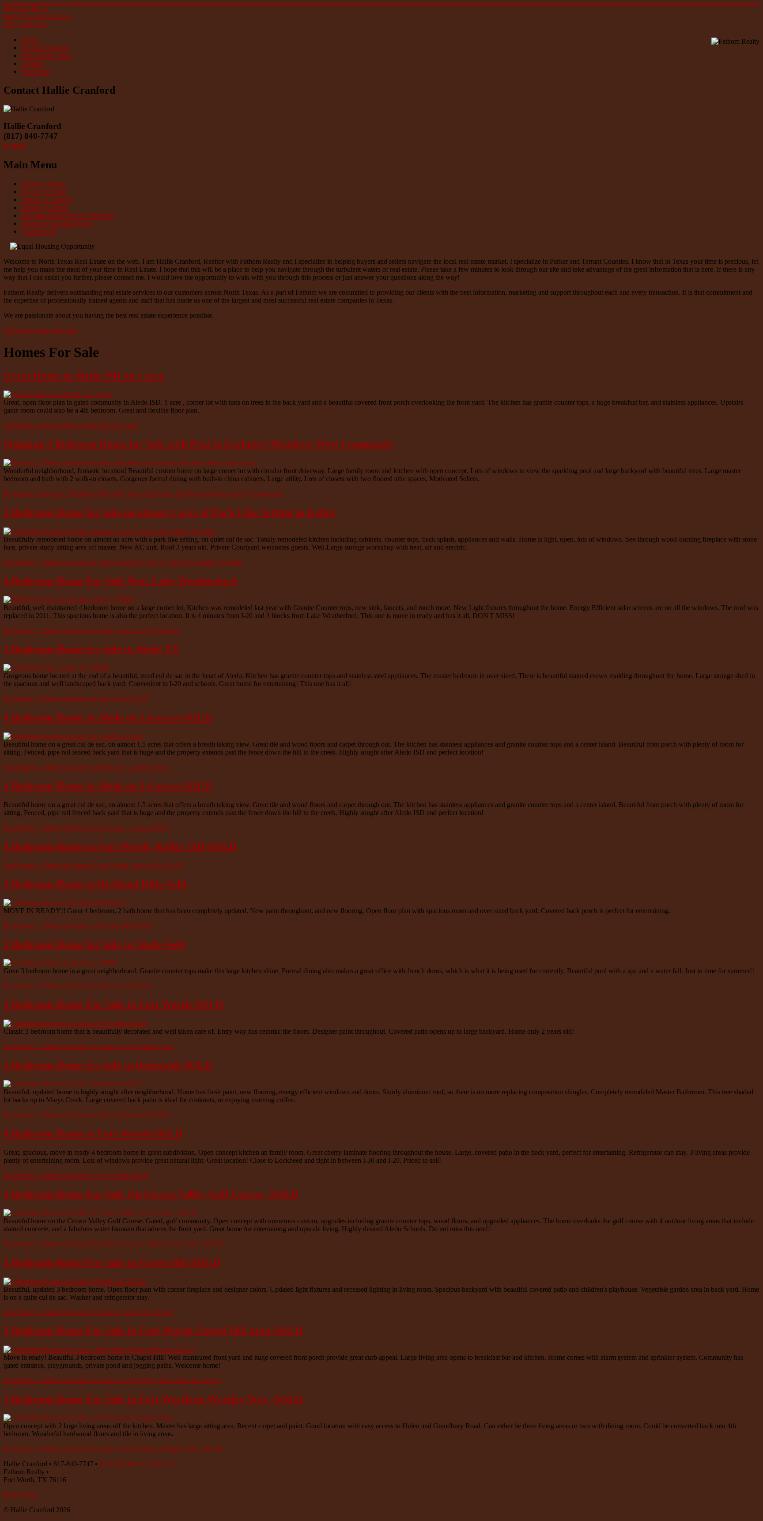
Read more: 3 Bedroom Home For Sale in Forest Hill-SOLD (88, 1312)
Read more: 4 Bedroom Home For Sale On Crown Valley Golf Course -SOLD (113, 1244)
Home (29, 39)
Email (14, 145)
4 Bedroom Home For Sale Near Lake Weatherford (120, 581)
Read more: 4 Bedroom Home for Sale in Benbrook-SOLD (86, 1115)
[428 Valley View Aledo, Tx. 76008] (56, 667)
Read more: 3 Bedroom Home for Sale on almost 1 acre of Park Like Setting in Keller (123, 562)
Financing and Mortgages (56, 223)
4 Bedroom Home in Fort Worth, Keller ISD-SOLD (120, 846)
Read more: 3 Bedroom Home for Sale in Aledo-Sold (78, 986)
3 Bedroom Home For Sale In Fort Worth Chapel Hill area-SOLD (153, 1330)
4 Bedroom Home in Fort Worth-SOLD (93, 1133)
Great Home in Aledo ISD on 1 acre (84, 375)
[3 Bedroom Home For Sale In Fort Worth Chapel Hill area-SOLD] (99, 1349)
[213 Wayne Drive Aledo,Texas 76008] (60, 963)
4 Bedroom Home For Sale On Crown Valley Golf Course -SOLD (151, 1194)
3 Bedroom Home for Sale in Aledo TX (91, 649)
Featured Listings (45, 47)
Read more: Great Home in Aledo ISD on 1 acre (71, 425)
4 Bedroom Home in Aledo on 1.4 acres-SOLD (108, 717)
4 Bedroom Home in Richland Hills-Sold (95, 884)
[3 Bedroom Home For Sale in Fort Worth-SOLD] (75, 1023)
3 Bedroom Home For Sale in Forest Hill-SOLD (112, 1262)
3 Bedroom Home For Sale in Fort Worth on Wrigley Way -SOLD (153, 1399)
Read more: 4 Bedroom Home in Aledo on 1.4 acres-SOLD (87, 767)
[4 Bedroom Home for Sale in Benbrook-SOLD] (73, 1084)
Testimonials (38, 231)
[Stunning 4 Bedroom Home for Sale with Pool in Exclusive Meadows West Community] (130, 463)
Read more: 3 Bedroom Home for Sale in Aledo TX (76, 698)
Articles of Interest (46, 199)
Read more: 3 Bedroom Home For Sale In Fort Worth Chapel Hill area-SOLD (112, 1380)
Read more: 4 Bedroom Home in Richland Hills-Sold (78, 925)
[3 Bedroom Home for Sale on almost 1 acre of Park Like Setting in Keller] (109, 531)
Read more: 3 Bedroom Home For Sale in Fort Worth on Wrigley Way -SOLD (113, 1449)
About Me (35, 71)
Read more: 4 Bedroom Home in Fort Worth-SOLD (76, 1175)
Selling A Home (43, 183)
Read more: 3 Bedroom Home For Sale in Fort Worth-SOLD (89, 1046)
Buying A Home (44, 191)
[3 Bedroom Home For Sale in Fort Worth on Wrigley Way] (88, 1418)
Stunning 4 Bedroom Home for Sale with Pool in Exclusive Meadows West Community (199, 444)
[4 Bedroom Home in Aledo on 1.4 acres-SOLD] (73, 736)
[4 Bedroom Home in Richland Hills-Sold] (64, 903)
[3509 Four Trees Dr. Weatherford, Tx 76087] (69, 599)
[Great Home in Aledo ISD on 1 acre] (57, 394)
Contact (32, 63)
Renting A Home (44, 207)
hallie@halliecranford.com (136, 1464)
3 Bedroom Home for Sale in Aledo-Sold (94, 944)
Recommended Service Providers (67, 215)
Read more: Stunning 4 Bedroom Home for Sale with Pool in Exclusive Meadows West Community (143, 493)
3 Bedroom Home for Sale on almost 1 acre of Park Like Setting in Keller (170, 512)
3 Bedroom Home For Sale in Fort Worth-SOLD (113, 1004)
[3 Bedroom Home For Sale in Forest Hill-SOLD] (75, 1281)
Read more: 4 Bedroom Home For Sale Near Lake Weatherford (92, 630)
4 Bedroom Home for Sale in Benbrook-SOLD (108, 1065)
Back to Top (21, 1494)
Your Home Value (46, 55)
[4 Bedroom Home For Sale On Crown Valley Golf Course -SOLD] (100, 1213)
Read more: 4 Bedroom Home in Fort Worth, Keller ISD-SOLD (93, 865)
